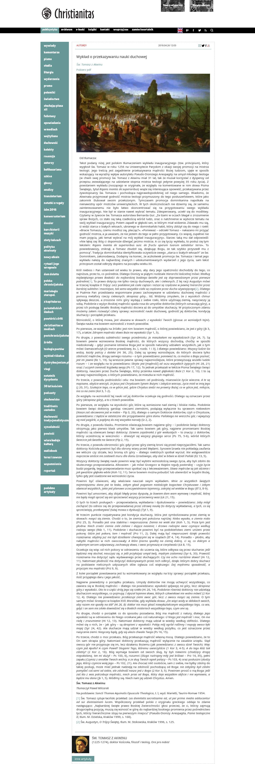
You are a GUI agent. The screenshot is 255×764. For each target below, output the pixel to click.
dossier (48, 223)
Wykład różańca (54, 356)
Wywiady (50, 46)
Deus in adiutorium (172, 5)
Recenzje (49, 156)
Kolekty (49, 150)
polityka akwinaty (50, 248)
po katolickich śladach (53, 310)
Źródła (48, 342)
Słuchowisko (52, 399)
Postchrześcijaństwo (57, 336)
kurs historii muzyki (52, 231)
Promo (48, 86)
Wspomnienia (52, 464)
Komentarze (52, 52)
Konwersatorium (201, 5)
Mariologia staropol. (51, 293)
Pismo (48, 59)
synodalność (52, 427)
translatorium (53, 196)
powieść (49, 434)
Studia (48, 66)
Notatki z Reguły (54, 203)
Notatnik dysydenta (51, 377)
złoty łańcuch (52, 240)
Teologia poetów (54, 349)
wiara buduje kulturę (52, 442)
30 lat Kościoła (53, 386)
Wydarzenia (51, 79)
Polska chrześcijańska (53, 282)
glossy (48, 183)
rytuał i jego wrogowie (51, 265)
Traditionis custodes (51, 408)
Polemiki (49, 92)
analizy (48, 190)
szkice (48, 176)
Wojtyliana (51, 136)
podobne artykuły (49, 490)
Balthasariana (52, 169)
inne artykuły (83, 759)
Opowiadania (52, 123)
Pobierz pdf (83, 69)
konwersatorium (54, 216)
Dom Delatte (51, 274)
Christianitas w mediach (53, 327)
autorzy (49, 163)
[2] (196, 289)
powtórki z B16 (53, 319)
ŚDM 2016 (50, 210)
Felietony (50, 116)
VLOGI (47, 369)
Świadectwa (51, 99)
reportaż (49, 471)
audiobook (50, 451)
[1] (90, 281)
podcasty (50, 393)
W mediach (50, 129)
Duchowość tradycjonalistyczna (57, 418)
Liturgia (48, 72)
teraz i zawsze (53, 457)
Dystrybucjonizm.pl (56, 362)
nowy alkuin (51, 257)
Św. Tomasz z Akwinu (89, 64)
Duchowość (51, 143)
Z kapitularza (52, 302)
